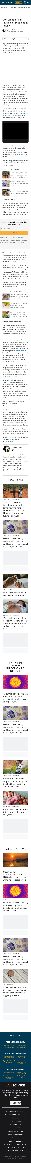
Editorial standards (15, 1141)
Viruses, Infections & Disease (16, 16)
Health (4, 16)
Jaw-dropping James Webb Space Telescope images (9, 1057)
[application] (15, 130)
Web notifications (15, 1134)
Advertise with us (15, 1131)
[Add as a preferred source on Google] (15, 1103)
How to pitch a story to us (15, 1144)
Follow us (16, 38)
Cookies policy (16, 1128)
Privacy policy (15, 1124)
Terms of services (20, 237)
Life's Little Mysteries (9, 1045)
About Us (15, 1118)
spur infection (21, 351)
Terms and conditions (15, 1121)
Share (6, 38)
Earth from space (22, 1045)
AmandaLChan (9, 441)
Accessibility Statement (15, 1111)
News (22, 31)
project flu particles (19, 154)
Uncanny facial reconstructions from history (22, 1062)
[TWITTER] (13, 450)
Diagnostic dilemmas (9, 1047)
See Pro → (18, 2)
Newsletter (25, 38)
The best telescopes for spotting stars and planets (9, 1077)
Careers (15, 1138)
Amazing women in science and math (21, 1057)
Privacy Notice (21, 239)
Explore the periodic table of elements (9, 1061)
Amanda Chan (12, 30)
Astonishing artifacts (22, 1047)
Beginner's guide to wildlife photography (22, 1073)
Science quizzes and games (9, 1073)
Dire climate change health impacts (20, 7)
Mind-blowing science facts (22, 1076)
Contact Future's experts (15, 1114)
